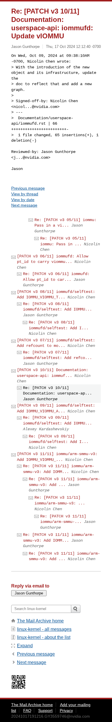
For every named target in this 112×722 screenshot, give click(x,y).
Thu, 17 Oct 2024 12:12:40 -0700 (73, 46)
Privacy (66, 710)
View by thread (24, 194)
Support (45, 710)
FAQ (27, 710)
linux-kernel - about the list (43, 637)
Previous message (28, 188)
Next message (24, 205)
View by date (22, 199)
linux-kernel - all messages (44, 629)
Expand (25, 645)
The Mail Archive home (40, 620)
